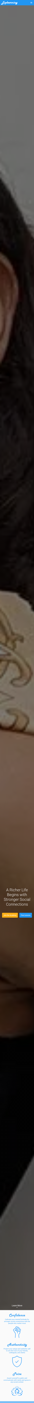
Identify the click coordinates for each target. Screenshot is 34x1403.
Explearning (9, 2)
